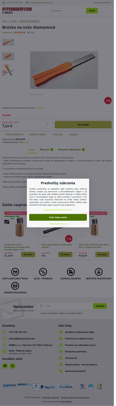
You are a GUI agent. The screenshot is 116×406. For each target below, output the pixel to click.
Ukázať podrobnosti (58, 223)
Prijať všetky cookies (58, 217)
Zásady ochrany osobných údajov (58, 209)
